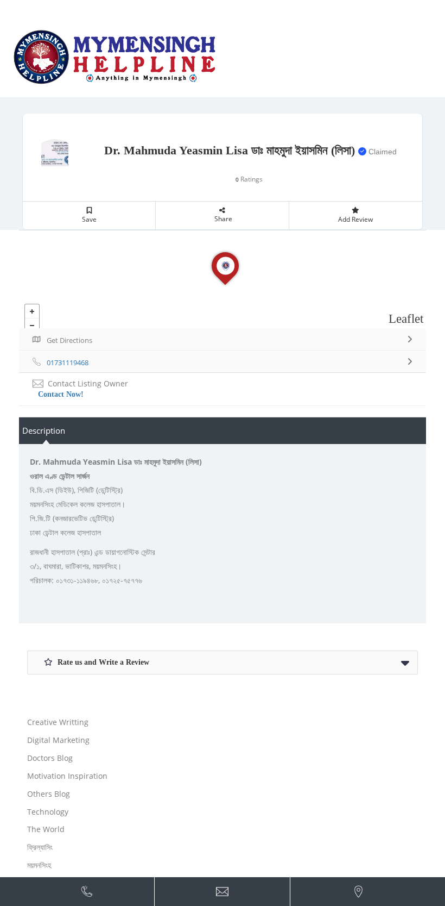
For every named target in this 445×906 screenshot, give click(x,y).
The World (46, 829)
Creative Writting (57, 722)
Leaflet (406, 319)
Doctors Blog (50, 758)
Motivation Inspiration (67, 776)
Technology (47, 812)
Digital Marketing (58, 740)
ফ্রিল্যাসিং (40, 847)
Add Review (355, 219)
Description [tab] (43, 430)
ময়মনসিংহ (39, 865)
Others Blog (48, 794)
